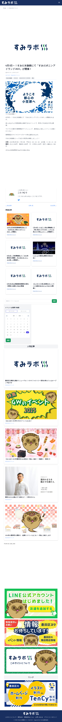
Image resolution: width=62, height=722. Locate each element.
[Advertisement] (31, 20)
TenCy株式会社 (44, 720)
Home (4, 8)
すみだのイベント (13, 8)
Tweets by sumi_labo (9, 543)
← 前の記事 (9, 205)
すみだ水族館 (11, 113)
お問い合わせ (39, 717)
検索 (54, 301)
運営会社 (20, 717)
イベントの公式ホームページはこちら (18, 150)
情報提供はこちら (29, 717)
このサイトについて (10, 717)
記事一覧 (31, 205)
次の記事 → (53, 205)
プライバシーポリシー (50, 717)
